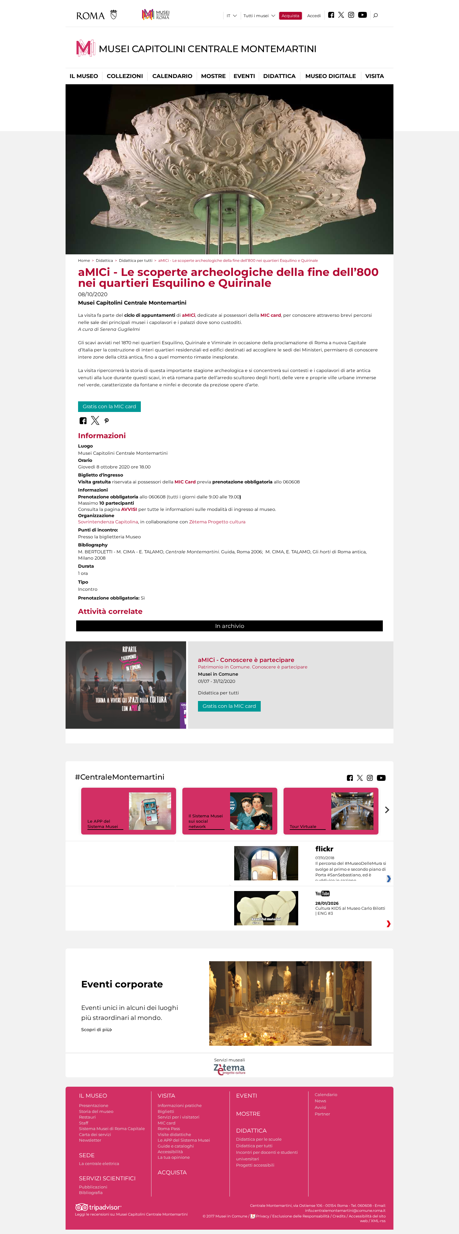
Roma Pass (169, 1128)
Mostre (213, 76)
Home (84, 260)
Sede (87, 1155)
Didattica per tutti (135, 260)
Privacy (262, 1216)
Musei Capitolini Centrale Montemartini (208, 49)
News (320, 1100)
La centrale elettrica (99, 1163)
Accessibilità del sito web (367, 1218)
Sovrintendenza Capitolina (108, 522)
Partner (322, 1113)
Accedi (314, 15)
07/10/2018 (350, 869)
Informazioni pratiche (180, 1105)
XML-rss (378, 1221)
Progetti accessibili (255, 1165)
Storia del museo (96, 1111)
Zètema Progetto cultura (217, 522)
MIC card (270, 315)
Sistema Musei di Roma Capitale (112, 1128)
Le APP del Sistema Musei (102, 824)
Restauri (87, 1116)
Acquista (290, 15)
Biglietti (166, 1111)
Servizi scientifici (107, 1178)
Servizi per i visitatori (179, 1116)
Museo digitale (330, 76)
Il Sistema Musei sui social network (206, 821)
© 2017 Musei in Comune (225, 1216)
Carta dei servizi (95, 1134)
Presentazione (93, 1105)
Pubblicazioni (93, 1186)
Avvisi (320, 1107)
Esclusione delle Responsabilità (300, 1216)
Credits (339, 1216)
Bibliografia (91, 1192)
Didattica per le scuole (259, 1139)
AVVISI (129, 509)
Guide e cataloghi (176, 1145)
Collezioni (125, 76)
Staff (83, 1122)
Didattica (279, 76)
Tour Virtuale (303, 826)
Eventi (244, 76)
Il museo (84, 76)
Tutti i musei (256, 15)
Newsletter (90, 1140)
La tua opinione (174, 1157)
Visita (374, 76)
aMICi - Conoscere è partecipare (246, 660)
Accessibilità (170, 1151)
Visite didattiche (174, 1134)
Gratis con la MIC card (109, 406)
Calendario (172, 76)
